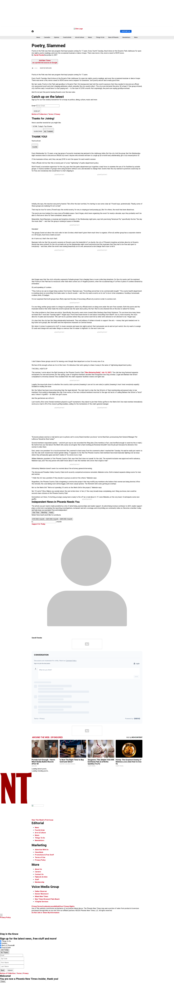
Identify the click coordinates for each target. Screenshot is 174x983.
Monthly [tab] (44, 513)
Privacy (57, 114)
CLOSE (34, 147)
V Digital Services (41, 902)
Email (34, 106)
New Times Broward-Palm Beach (47, 899)
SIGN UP (37, 111)
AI (59, 906)
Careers (38, 872)
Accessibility (53, 906)
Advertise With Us (41, 850)
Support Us (126, 31)
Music (90, 37)
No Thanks (4, 953)
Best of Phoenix (113, 37)
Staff (37, 879)
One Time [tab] (35, 513)
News (38, 37)
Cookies (45, 906)
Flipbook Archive (41, 877)
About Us (38, 869)
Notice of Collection (39, 114)
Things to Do (6, 941)
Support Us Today (38, 524)
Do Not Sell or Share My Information (45, 913)
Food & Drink (67, 37)
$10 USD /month (38, 519)
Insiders (4, 943)
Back (2, 970)
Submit (10, 970)
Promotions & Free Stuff (44, 855)
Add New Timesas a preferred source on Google (44, 62)
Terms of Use (40, 857)
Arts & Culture (79, 37)
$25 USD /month (52, 519)
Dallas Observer (41, 891)
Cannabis (47, 37)
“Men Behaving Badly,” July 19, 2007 (98, 372)
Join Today (5, 950)
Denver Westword (41, 894)
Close (3, 981)
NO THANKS (48, 131)
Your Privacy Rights (67, 906)
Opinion (56, 37)
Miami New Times (41, 896)
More (136, 37)
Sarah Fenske (39, 55)
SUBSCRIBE (38, 131)
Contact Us (39, 874)
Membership (39, 882)
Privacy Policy (40, 860)
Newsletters (126, 37)
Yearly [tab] (51, 513)
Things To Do (100, 37)
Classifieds (39, 852)
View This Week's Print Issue (42, 820)
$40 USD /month (66, 519)
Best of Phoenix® (8, 945)
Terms (50, 114)
